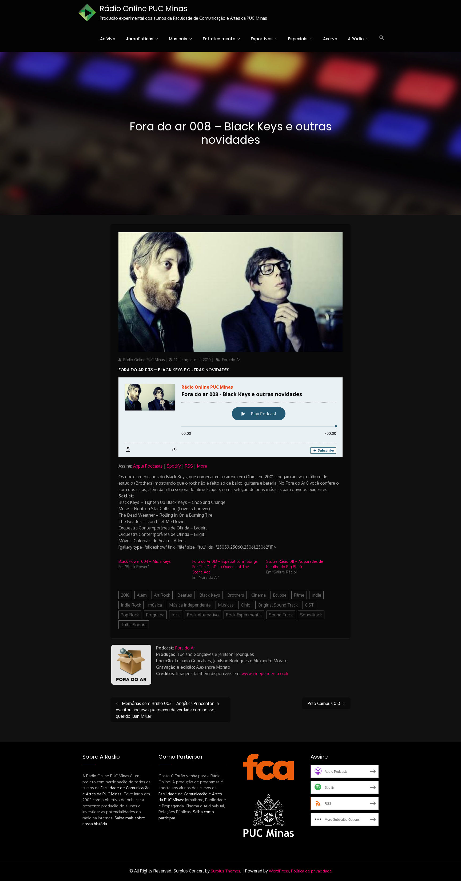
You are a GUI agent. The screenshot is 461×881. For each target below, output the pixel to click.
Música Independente (190, 605)
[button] (381, 37)
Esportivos (262, 39)
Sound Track (281, 614)
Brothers (235, 595)
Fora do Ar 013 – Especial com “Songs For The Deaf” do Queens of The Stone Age (225, 566)
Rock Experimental (244, 614)
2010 (125, 595)
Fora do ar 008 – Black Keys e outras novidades (173, 370)
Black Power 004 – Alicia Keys (144, 561)
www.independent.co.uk (264, 673)
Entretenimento (219, 39)
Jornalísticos (139, 39)
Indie (316, 595)
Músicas (226, 605)
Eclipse (280, 595)
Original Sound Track (278, 605)
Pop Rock (130, 614)
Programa (155, 614)
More (202, 466)
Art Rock (162, 595)
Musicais (178, 39)
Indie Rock (131, 605)
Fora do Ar (231, 359)
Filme (299, 595)
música (155, 605)
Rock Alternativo (203, 614)
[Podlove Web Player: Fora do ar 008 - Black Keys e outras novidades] (230, 417)
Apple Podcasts (148, 466)
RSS (189, 466)
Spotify (174, 466)
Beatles (184, 595)
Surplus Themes (225, 871)
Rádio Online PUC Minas (144, 8)
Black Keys (209, 595)
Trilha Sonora (133, 624)
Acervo (330, 39)
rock (176, 614)
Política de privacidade (311, 871)
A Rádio (356, 39)
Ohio (246, 605)
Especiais (298, 39)
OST (309, 605)
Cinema (258, 595)
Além (142, 595)
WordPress (279, 871)
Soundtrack (311, 614)
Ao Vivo (107, 39)
